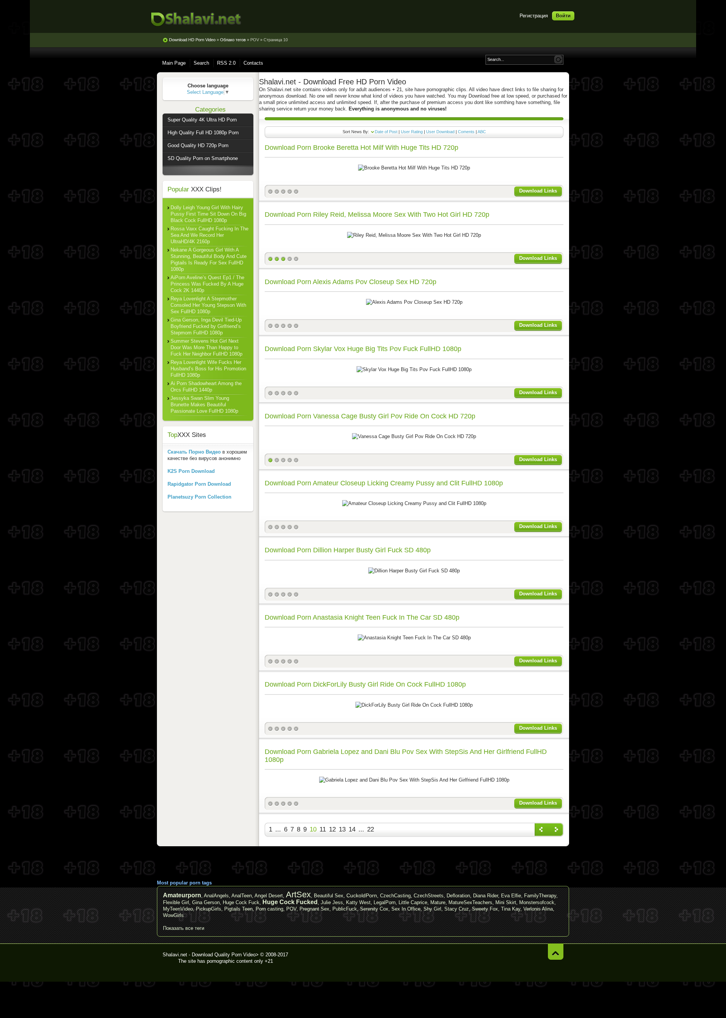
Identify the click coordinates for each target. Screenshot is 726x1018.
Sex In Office (405, 909)
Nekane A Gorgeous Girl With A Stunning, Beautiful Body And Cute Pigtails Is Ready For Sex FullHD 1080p (209, 259)
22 (370, 829)
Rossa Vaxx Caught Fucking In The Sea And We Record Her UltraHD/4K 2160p (209, 235)
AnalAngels (216, 895)
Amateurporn (182, 895)
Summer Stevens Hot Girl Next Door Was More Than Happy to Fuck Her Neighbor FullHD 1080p (206, 347)
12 (332, 829)
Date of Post (386, 131)
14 (352, 829)
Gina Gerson (206, 902)
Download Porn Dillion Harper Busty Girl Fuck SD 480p (348, 550)
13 (342, 829)
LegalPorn (385, 902)
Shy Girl (432, 909)
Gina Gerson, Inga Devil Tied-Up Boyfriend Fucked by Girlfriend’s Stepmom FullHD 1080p (206, 326)
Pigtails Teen (238, 909)
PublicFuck (344, 909)
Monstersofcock (536, 902)
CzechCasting (395, 895)
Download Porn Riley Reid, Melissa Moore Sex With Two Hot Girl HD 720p (377, 214)
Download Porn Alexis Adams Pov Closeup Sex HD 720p (350, 282)
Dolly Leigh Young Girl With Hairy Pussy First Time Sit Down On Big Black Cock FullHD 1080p (208, 214)
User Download (440, 131)
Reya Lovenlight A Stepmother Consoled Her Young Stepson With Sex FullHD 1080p (208, 305)
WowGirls (173, 915)
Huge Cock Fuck (241, 902)
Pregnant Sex (314, 909)
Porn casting (269, 909)
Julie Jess (332, 902)
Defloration (458, 895)
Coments (466, 131)
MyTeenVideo (178, 909)
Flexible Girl (176, 902)
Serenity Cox (374, 909)
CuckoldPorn (361, 895)
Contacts (253, 63)
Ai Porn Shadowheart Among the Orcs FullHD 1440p (206, 387)
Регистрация (534, 16)
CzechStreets (429, 895)
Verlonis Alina (538, 909)
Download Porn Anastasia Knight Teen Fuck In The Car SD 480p (362, 617)
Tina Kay (510, 909)
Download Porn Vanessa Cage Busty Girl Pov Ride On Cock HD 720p (370, 416)
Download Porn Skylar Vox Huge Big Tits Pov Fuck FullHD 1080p (363, 349)
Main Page (174, 63)
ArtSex (298, 894)
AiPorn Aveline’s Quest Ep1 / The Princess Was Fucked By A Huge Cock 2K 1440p (207, 284)
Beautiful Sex (328, 895)
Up (555, 951)
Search (201, 63)
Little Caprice (413, 902)
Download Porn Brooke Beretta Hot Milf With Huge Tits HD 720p (361, 147)
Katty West (358, 902)
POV (291, 909)
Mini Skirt (505, 902)
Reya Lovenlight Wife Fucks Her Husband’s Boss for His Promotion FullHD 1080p (208, 368)
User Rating (412, 131)
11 (323, 829)
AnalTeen (241, 895)
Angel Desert (268, 895)
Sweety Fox (485, 909)
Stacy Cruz (456, 909)
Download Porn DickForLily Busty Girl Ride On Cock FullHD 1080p (365, 684)
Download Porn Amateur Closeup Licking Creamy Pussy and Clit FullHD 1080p (384, 483)
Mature (437, 902)
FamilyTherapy (540, 895)
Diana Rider (485, 895)
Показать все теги (183, 928)
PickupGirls (208, 909)
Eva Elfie (511, 895)
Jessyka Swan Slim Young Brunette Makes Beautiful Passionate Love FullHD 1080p (204, 404)
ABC (482, 131)
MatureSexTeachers (470, 902)
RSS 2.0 (226, 63)
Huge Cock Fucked (290, 902)
